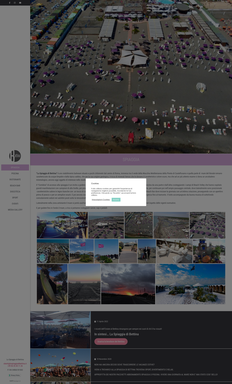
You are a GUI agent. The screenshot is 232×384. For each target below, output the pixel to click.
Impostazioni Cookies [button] (101, 200)
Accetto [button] (116, 200)
